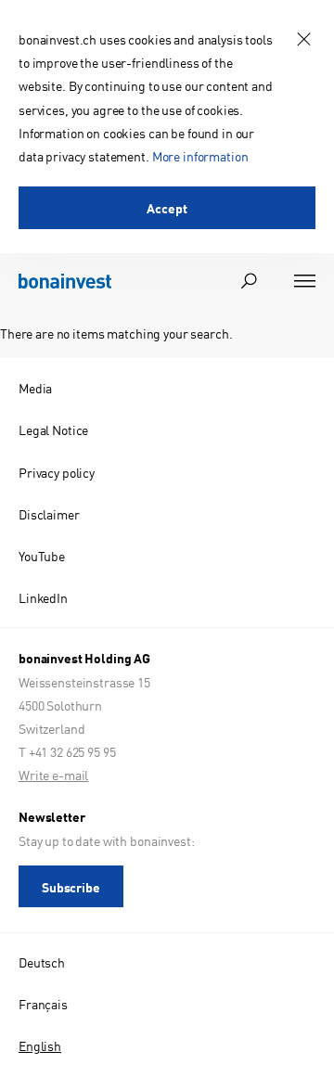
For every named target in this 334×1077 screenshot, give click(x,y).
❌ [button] (304, 39)
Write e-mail (53, 774)
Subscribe (71, 887)
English (40, 1045)
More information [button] (200, 156)
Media (35, 387)
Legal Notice (53, 429)
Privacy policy (57, 472)
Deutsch (42, 962)
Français (43, 1003)
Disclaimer (49, 514)
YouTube (42, 555)
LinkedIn (43, 597)
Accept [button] (166, 208)
